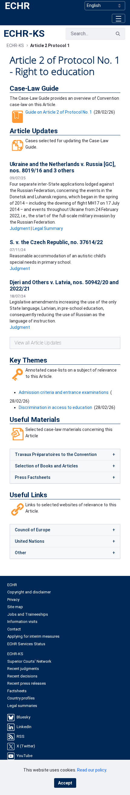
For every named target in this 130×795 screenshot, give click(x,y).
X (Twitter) (26, 746)
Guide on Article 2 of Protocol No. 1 (58, 112)
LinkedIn (24, 727)
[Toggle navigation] (118, 18)
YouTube (24, 756)
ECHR (17, 5)
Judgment (20, 228)
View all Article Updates (38, 343)
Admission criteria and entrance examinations (64, 392)
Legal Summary (48, 228)
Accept (65, 783)
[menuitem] (65, 585)
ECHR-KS (24, 33)
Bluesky (23, 717)
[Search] (117, 33)
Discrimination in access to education (55, 407)
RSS (20, 736)
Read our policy (91, 770)
